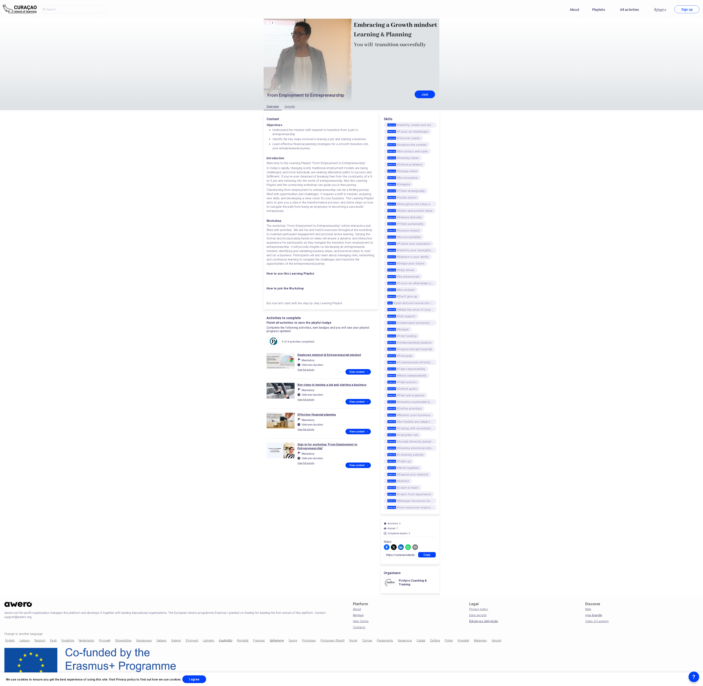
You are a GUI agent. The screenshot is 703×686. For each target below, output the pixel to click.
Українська (144, 640)
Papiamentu (385, 640)
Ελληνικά (192, 640)
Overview (273, 106)
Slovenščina (123, 640)
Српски (367, 640)
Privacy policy (478, 609)
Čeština (435, 640)
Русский (104, 640)
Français (259, 640)
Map (588, 609)
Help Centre (361, 621)
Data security (478, 615)
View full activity (305, 370)
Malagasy (480, 640)
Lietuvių (24, 640)
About (574, 10)
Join (424, 94)
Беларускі (405, 640)
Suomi (293, 640)
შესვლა (660, 10)
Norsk (353, 640)
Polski (449, 640)
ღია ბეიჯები (593, 615)
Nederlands (86, 640)
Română (242, 640)
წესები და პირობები (483, 621)
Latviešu (208, 640)
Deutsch (39, 640)
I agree (194, 679)
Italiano (161, 640)
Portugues (309, 640)
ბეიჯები (290, 106)
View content (356, 371)
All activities (629, 10)
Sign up (687, 9)
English (10, 640)
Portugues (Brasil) (333, 640)
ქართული (277, 640)
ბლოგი (358, 615)
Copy (427, 554)
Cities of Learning (597, 621)
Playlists (598, 10)
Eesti (53, 640)
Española (68, 640)
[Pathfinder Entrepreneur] (273, 341)
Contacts (359, 627)
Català (420, 640)
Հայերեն (225, 640)
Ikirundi (496, 640)
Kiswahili (463, 640)
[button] (387, 547)
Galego (176, 640)
